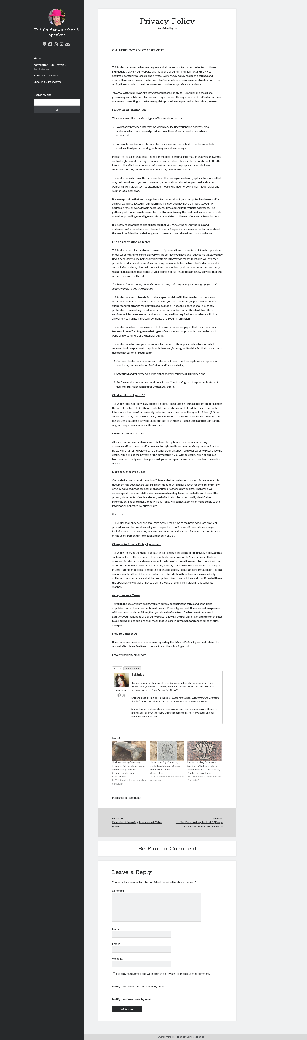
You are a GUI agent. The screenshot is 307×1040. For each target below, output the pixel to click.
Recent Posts (132, 668)
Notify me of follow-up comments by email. (138, 986)
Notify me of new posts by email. (132, 999)
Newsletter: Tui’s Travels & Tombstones (50, 67)
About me (135, 797)
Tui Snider (138, 674)
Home (37, 58)
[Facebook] (119, 695)
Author (117, 668)
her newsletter (197, 712)
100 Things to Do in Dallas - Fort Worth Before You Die (176, 701)
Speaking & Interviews (47, 81)
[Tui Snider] (121, 686)
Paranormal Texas (180, 697)
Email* (116, 943)
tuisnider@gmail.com (133, 654)
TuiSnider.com (149, 716)
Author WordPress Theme (171, 1036)
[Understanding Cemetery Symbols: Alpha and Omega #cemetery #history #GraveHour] (167, 751)
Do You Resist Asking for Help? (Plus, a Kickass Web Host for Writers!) (199, 824)
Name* (116, 929)
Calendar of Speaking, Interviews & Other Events (137, 824)
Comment (118, 890)
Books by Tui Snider (46, 75)
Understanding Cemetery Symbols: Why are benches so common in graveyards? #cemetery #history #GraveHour (128, 769)
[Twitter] (124, 695)
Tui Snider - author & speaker (56, 32)
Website (117, 958)
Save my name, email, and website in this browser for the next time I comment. (163, 973)
